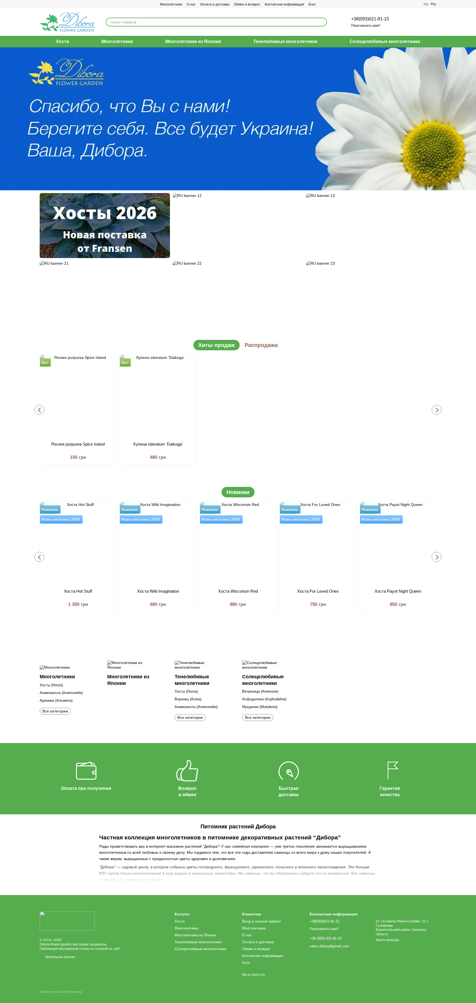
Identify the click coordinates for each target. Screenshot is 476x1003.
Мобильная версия (60, 957)
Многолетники (171, 4)
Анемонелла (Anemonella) (61, 693)
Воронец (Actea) (188, 699)
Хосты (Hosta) (51, 685)
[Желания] (403, 22)
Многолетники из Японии (193, 41)
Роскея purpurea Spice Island (78, 444)
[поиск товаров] (322, 22)
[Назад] (39, 410)
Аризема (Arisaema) (56, 700)
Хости (62, 41)
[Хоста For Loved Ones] (318, 543)
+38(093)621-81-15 (370, 19)
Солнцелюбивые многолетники (385, 41)
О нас (191, 4)
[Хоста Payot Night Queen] (398, 543)
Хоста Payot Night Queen (398, 591)
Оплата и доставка (214, 4)
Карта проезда (387, 940)
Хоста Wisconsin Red (238, 591)
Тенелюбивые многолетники (285, 41)
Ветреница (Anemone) (260, 691)
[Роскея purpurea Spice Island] (78, 396)
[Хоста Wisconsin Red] (238, 543)
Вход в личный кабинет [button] (261, 921)
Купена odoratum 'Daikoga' (158, 444)
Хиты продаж (216, 345)
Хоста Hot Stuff (78, 591)
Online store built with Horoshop (61, 991)
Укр (426, 4)
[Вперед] (437, 410)
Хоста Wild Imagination (158, 591)
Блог (312, 4)
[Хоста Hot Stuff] (78, 543)
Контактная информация (284, 4)
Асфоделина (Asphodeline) (264, 699)
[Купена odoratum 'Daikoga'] (158, 396)
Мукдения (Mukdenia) (259, 707)
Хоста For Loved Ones (318, 591)
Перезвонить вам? (365, 26)
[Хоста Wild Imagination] (158, 543)
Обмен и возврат (247, 4)
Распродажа (261, 345)
